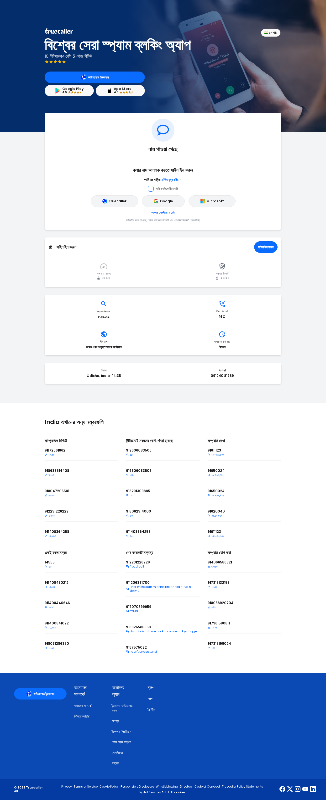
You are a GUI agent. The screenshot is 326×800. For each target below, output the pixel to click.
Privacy (66, 787)
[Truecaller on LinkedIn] (313, 789)
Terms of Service (86, 787)
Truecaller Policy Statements (242, 787)
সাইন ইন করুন (265, 247)
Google (166, 201)
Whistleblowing (167, 787)
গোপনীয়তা (117, 752)
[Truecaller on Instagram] (297, 789)
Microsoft (215, 201)
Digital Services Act (152, 792)
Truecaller (117, 201)
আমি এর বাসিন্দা (161, 179)
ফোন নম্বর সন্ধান (121, 742)
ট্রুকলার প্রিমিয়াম (121, 731)
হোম (150, 699)
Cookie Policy (109, 787)
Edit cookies (176, 792)
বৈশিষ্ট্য (115, 721)
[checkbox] (87, 690)
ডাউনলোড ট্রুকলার (98, 77)
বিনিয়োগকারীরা (82, 716)
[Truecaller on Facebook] (282, 789)
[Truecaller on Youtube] (305, 789)
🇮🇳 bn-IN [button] (270, 33)
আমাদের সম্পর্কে (82, 705)
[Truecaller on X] (290, 789)
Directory (186, 787)
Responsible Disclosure (137, 787)
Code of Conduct (207, 787)
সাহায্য (115, 763)
